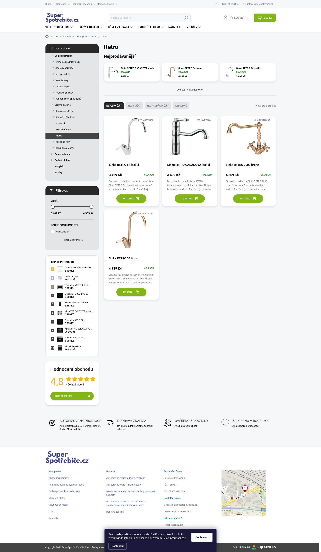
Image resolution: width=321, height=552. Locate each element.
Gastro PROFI (63, 129)
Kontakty (61, 4)
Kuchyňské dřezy (64, 111)
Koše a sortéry (63, 141)
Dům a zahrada (63, 154)
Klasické (60, 123)
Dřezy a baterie (63, 105)
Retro (59, 135)
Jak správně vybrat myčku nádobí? (124, 484)
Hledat (186, 17)
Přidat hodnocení (63, 396)
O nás (48, 4)
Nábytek (59, 166)
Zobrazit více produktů (190, 90)
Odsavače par (63, 86)
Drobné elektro (62, 160)
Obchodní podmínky (59, 478)
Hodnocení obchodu (81, 4)
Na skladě (62, 231)
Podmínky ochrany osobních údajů (66, 484)
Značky (58, 172)
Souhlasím (202, 537)
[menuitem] (59, 27)
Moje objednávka (105, 4)
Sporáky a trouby (64, 68)
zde (184, 538)
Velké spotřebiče (64, 55)
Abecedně (181, 105)
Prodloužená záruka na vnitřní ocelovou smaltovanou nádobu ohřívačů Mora (126, 503)
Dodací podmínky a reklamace (64, 491)
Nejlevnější (113, 105)
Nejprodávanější (157, 105)
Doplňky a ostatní (65, 148)
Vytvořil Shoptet (241, 547)
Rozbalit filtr (72, 240)
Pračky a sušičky (64, 92)
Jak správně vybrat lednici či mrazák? (125, 478)
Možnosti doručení (58, 504)
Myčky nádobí (63, 74)
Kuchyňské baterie (65, 117)
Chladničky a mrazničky (68, 62)
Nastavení (118, 546)
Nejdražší (134, 105)
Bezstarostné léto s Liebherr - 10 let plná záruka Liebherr (130, 493)
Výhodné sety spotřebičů (68, 98)
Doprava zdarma (115, 511)
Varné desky (62, 80)
